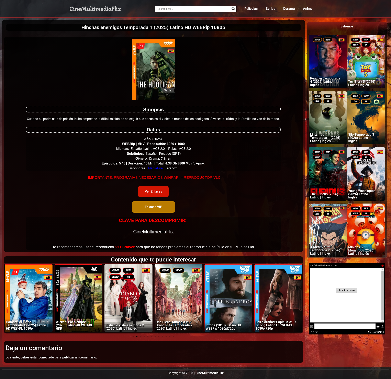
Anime (308, 9)
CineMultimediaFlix (95, 9)
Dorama (289, 9)
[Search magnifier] (233, 9)
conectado (46, 357)
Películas (251, 9)
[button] (133, 336)
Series (270, 9)
